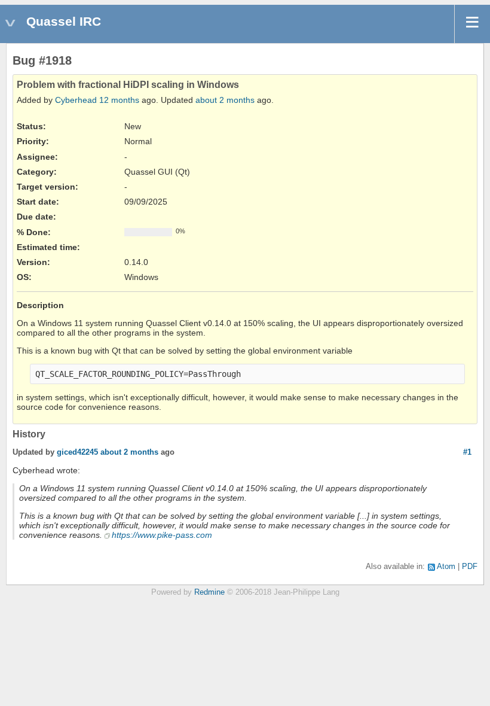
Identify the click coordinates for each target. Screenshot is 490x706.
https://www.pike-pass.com (162, 535)
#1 (467, 452)
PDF (469, 566)
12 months (119, 100)
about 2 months (225, 100)
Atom (446, 566)
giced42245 (77, 452)
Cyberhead (76, 100)
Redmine (209, 592)
